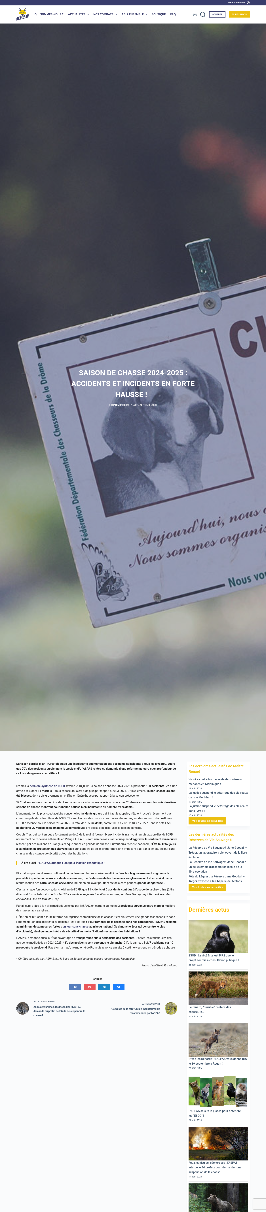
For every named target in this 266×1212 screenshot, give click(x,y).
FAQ (173, 14)
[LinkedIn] (104, 987)
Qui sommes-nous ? (49, 14)
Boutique (159, 14)
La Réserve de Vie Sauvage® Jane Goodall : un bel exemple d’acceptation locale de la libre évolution (217, 866)
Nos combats (103, 14)
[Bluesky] (118, 987)
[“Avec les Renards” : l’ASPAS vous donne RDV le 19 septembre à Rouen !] (218, 1040)
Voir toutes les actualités (207, 820)
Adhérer (217, 14)
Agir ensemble (133, 14)
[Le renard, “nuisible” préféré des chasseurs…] (218, 988)
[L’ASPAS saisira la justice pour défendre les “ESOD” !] (218, 1092)
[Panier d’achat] (195, 14)
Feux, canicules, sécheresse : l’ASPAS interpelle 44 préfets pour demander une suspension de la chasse (215, 1167)
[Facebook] (75, 987)
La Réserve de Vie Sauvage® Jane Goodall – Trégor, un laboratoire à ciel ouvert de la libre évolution (218, 852)
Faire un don (239, 14)
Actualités (76, 14)
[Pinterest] (90, 987)
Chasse (152, 405)
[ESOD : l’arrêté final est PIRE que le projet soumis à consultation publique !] (218, 936)
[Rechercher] (203, 14)
